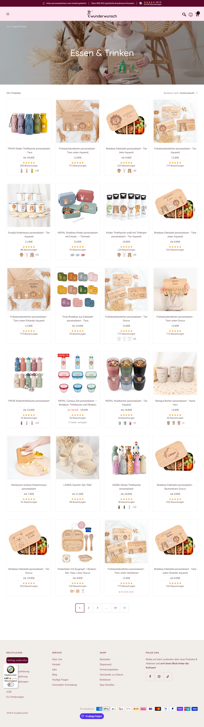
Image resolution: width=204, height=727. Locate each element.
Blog (54, 674)
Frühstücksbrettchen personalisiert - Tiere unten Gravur (175, 318)
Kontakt (56, 664)
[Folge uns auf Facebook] (150, 676)
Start (8, 26)
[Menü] (16, 666)
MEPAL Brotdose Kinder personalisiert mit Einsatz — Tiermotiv (78, 234)
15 (115, 607)
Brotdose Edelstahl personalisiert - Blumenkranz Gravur (175, 486)
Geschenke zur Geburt (111, 674)
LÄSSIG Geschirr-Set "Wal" (77, 485)
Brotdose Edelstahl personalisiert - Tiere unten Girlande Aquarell (175, 570)
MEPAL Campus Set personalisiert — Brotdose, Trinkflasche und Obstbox (77, 402)
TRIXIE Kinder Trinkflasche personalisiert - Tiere (29, 150)
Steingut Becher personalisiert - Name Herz (175, 402)
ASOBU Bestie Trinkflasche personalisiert (126, 486)
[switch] (10, 685)
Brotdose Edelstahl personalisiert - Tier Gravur (28, 570)
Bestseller (105, 659)
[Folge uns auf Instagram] (159, 676)
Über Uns (57, 659)
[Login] (190, 14)
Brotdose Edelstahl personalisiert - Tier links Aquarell (126, 150)
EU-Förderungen (15, 696)
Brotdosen (105, 679)
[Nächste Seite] (124, 607)
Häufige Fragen (60, 679)
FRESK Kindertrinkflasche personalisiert (28, 400)
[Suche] (183, 14)
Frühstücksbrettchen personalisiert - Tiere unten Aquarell (77, 150)
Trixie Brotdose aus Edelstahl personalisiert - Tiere (77, 318)
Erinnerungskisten (109, 669)
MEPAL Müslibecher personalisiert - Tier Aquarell (126, 402)
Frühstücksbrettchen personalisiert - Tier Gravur (126, 318)
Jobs (54, 669)
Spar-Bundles (107, 684)
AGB (8, 691)
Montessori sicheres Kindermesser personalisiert (29, 486)
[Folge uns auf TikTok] (167, 676)
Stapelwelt (105, 664)
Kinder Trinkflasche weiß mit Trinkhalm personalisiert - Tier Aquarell (126, 234)
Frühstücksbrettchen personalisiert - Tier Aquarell (175, 150)
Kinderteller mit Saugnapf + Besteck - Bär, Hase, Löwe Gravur (77, 570)
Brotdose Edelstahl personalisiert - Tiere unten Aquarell (175, 234)
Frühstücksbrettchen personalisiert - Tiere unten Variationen (126, 570)
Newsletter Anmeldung (64, 684)
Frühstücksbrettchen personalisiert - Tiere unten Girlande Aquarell (29, 318)
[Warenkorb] (196, 14)
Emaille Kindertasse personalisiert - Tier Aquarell (29, 234)
